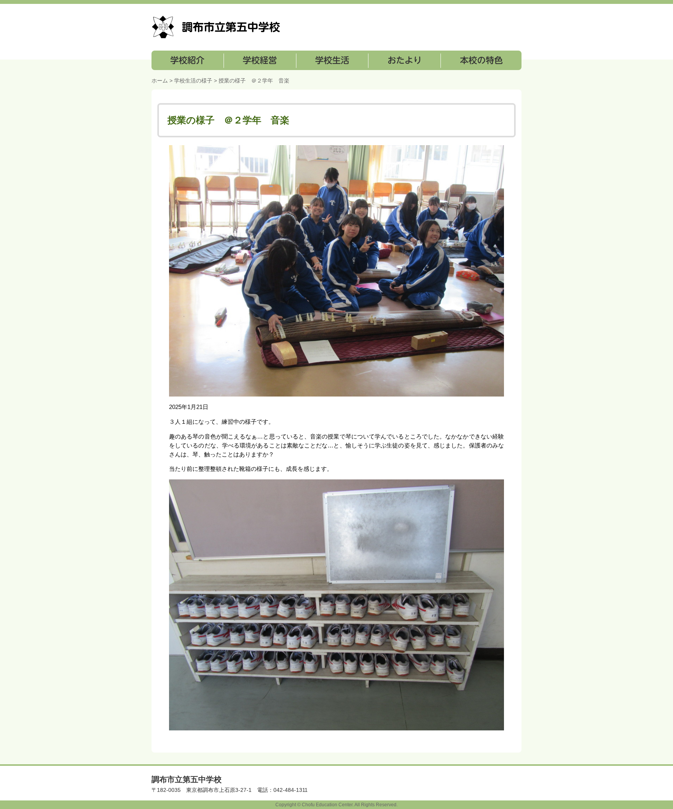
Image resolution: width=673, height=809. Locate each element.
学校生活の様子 (193, 80)
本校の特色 (480, 60)
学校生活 (332, 60)
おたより (404, 60)
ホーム (160, 80)
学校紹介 (188, 60)
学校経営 (260, 60)
